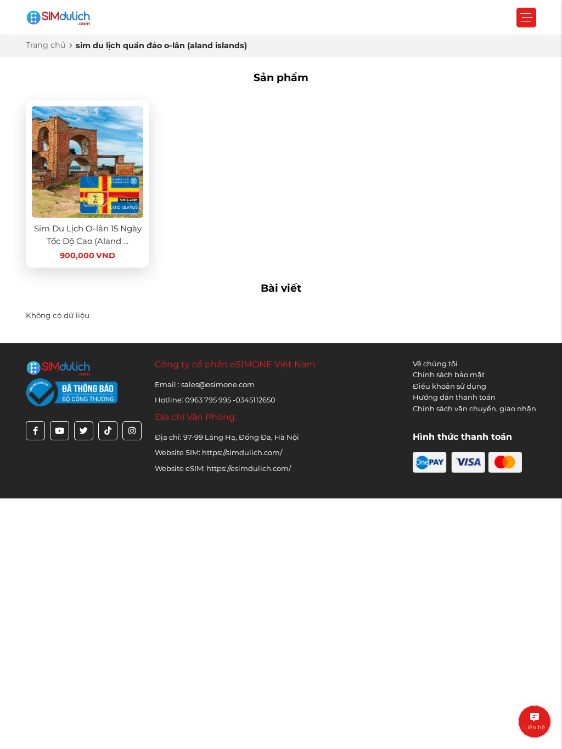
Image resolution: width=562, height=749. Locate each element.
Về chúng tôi (435, 363)
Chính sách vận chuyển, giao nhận (474, 408)
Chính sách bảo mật (449, 374)
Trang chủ (46, 45)
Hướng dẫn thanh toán (454, 397)
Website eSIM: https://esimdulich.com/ (223, 468)
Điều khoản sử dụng (449, 386)
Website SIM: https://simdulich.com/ (218, 452)
